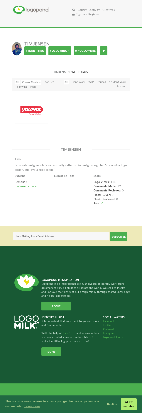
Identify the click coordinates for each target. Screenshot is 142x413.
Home (42, 10)
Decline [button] (112, 404)
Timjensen (26, 117)
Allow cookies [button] (129, 404)
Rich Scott (70, 333)
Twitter (107, 325)
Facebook (109, 321)
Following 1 (60, 50)
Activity (94, 10)
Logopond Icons (113, 337)
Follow (103, 50)
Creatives (108, 10)
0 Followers (85, 50)
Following (21, 87)
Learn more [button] (32, 406)
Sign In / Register (87, 14)
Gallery (82, 10)
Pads (33, 87)
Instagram (109, 333)
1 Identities (35, 50)
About (56, 306)
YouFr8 (21, 113)
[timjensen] (17, 48)
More (51, 351)
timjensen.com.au (26, 186)
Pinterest (108, 329)
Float (41, 117)
